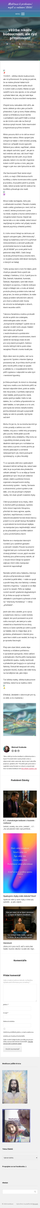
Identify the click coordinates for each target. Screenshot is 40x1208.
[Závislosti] (20, 923)
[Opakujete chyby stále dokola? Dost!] (20, 863)
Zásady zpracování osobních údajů (18, 1043)
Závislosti (7, 943)
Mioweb (35, 1204)
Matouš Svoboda (27, 44)
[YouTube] (18, 751)
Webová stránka (8, 1021)
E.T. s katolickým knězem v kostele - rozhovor (19, 821)
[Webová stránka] (13, 751)
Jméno (6, 1005)
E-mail (5, 1013)
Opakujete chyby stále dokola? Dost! (19, 896)
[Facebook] (15, 751)
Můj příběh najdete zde (29, 769)
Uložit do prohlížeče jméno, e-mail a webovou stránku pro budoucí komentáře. (18, 1034)
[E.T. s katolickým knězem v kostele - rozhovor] (20, 804)
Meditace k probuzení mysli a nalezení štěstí (20, 5)
